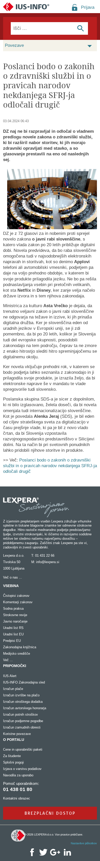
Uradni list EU (13, 634)
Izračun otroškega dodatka (23, 702)
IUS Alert (9, 676)
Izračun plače (13, 689)
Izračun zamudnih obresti (22, 727)
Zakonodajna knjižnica (19, 647)
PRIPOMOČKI (14, 666)
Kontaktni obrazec (16, 798)
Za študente (12, 756)
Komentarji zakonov (18, 602)
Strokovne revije (15, 615)
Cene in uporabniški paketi (22, 749)
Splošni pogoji (13, 762)
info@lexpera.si (47, 562)
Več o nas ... (12, 577)
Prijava (87, 7)
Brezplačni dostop (50, 813)
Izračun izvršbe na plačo (21, 695)
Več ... (8, 660)
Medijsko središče (16, 653)
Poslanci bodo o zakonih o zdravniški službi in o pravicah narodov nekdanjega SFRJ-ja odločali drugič (50, 466)
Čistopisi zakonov (16, 596)
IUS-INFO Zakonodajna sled (24, 682)
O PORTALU (13, 740)
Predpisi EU (12, 641)
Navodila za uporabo (18, 775)
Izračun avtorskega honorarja (24, 708)
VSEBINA (11, 586)
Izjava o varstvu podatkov (22, 769)
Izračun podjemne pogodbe (23, 721)
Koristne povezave (17, 734)
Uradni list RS (13, 628)
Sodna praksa (13, 608)
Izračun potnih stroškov (20, 714)
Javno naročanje (15, 621)
